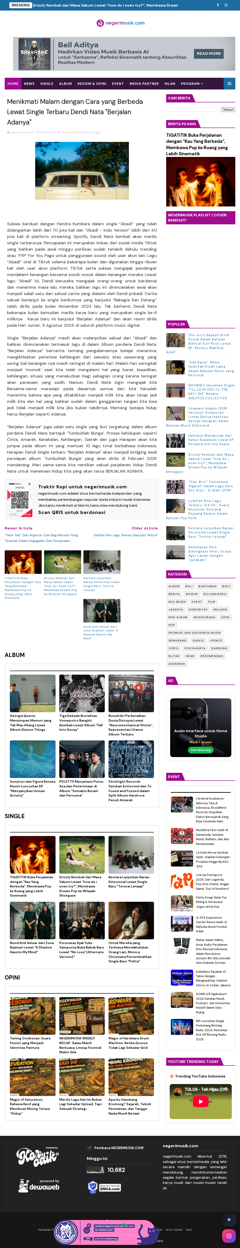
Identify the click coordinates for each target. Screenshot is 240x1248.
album (65, 84)
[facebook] (217, 5)
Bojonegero (215, 594)
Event (197, 602)
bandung (219, 648)
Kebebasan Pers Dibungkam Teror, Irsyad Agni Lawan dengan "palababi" (209, 553)
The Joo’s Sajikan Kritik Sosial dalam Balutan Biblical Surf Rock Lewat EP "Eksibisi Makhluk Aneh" (198, 343)
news (29, 84)
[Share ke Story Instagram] (229, 1236)
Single (96, 132)
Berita (66, 132)
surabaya (177, 664)
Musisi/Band (81, 132)
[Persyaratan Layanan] (209, 5)
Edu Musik (177, 602)
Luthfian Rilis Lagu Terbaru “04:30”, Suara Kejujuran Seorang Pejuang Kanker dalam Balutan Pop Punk (197, 509)
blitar (174, 656)
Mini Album (178, 617)
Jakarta (176, 609)
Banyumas (207, 586)
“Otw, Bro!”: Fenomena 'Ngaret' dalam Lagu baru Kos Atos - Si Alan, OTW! (210, 486)
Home (13, 84)
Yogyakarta (195, 648)
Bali (189, 586)
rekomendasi (212, 656)
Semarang (178, 640)
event (118, 84)
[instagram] (225, 5)
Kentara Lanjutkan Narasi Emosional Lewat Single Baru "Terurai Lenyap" (101, 584)
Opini (225, 617)
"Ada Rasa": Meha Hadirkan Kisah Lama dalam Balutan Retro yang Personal (211, 368)
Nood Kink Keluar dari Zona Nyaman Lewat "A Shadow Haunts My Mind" (100, 632)
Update (216, 640)
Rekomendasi (21, 95)
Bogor (192, 594)
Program (190, 84)
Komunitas (198, 609)
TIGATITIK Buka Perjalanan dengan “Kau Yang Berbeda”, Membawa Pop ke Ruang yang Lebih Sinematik (23, 588)
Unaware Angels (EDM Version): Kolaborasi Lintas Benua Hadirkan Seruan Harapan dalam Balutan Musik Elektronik (197, 417)
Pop (172, 625)
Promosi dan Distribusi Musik (195, 633)
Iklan (170, 84)
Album (174, 586)
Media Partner (144, 84)
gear (190, 656)
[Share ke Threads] (229, 1219)
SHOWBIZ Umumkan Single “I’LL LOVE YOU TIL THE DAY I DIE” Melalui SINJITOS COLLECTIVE (211, 391)
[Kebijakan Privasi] (201, 5)
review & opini (92, 84)
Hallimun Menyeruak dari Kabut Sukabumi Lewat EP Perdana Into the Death (211, 440)
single (46, 84)
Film (211, 602)
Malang (220, 609)
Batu (226, 586)
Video (174, 648)
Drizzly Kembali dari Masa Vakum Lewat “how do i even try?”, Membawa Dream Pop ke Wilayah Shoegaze (130, 5)
